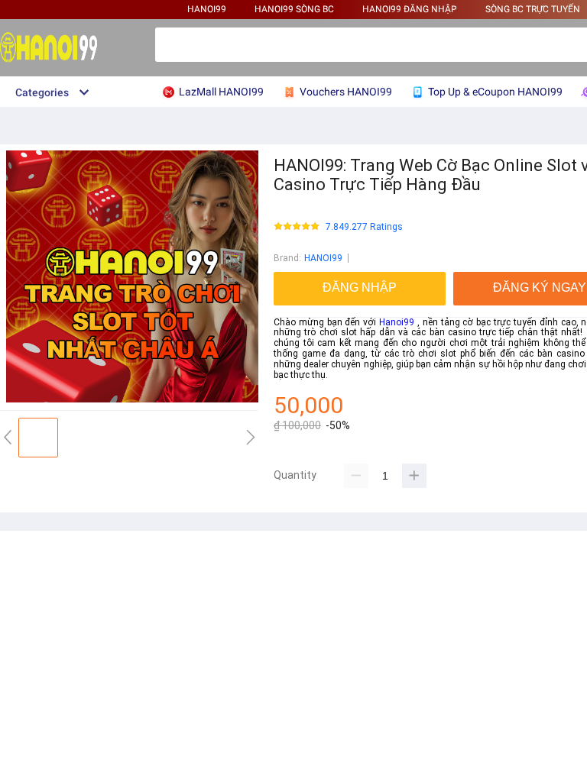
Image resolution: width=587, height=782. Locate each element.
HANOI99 (206, 9)
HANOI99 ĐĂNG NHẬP (409, 9)
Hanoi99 (396, 322)
